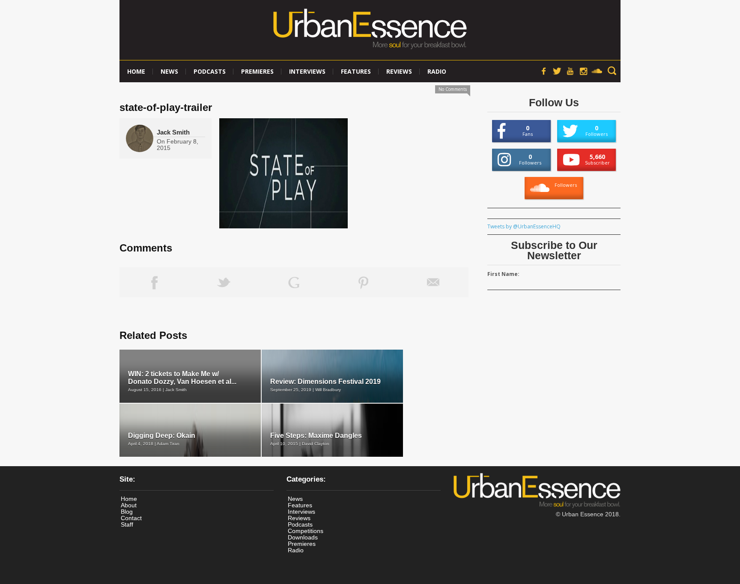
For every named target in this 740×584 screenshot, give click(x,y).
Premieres (257, 71)
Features (356, 71)
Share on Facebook (154, 282)
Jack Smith (173, 132)
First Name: (503, 274)
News (169, 71)
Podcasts (210, 71)
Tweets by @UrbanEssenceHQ (524, 226)
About (129, 505)
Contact (131, 518)
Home (136, 71)
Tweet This (224, 282)
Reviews (399, 71)
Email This (433, 282)
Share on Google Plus (294, 282)
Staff (127, 524)
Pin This (364, 282)
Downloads (303, 537)
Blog (127, 511)
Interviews (307, 71)
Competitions (305, 530)
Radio (436, 71)
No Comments (453, 89)
